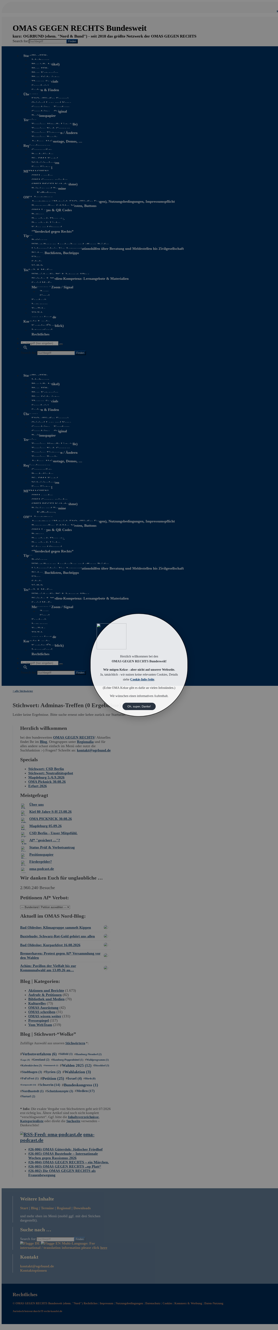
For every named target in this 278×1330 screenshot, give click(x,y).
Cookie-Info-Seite (142, 679)
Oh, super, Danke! (139, 706)
